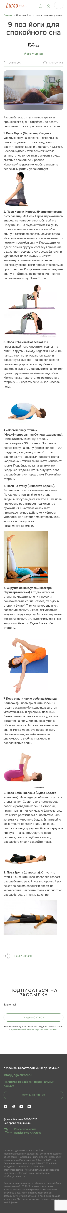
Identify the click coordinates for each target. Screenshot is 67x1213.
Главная (8, 15)
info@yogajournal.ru (17, 1075)
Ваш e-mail (10, 1004)
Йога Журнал (33, 54)
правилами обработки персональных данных (34, 1029)
